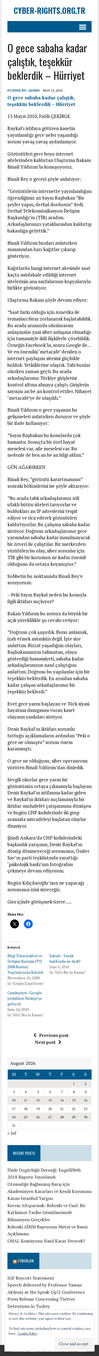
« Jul (11, 1133)
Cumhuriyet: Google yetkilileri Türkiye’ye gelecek (24, 998)
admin (34, 90)
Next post (45, 1042)
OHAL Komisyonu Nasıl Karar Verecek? (46, 1241)
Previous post (53, 1035)
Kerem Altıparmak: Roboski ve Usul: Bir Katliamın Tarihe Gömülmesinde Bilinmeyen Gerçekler (46, 1212)
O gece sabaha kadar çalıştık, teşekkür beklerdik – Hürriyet (41, 100)
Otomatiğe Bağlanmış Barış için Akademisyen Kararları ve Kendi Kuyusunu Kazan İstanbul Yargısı (49, 1191)
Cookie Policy (27, 1333)
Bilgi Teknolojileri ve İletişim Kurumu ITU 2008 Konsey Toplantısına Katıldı (25, 964)
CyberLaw (26, 1261)
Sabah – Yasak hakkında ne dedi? (65, 958)
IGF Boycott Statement (30, 1278)
